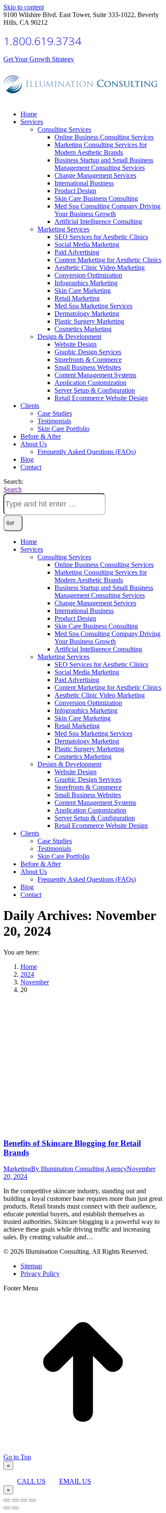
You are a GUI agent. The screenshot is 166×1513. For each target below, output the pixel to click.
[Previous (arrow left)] (6, 1508)
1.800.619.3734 (42, 41)
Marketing (17, 1168)
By (79, 1168)
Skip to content (23, 7)
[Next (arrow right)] (15, 1508)
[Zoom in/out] (32, 1500)
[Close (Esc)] (6, 1500)
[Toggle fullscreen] (23, 1500)
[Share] (15, 1500)
